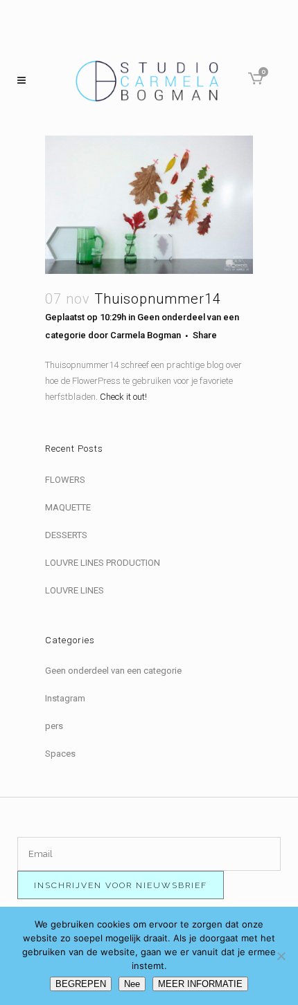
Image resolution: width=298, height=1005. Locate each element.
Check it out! (123, 396)
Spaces (60, 753)
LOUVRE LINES (74, 590)
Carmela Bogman (145, 335)
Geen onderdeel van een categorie (113, 670)
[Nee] (281, 956)
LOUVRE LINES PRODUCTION (102, 562)
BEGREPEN (80, 984)
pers (54, 726)
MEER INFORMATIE (200, 984)
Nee (132, 984)
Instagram (65, 698)
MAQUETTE (68, 507)
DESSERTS (66, 535)
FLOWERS (65, 479)
